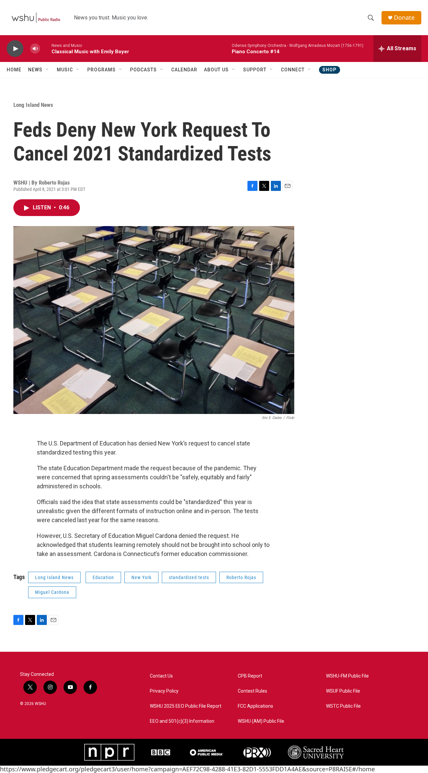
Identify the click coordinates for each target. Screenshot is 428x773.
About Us (216, 69)
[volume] (35, 48)
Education (103, 577)
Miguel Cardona (52, 592)
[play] (15, 49)
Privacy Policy (164, 691)
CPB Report (250, 676)
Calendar (184, 69)
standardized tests (189, 577)
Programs (101, 69)
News (35, 69)
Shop (329, 69)
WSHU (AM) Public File (261, 721)
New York (141, 577)
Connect (293, 69)
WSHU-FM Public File (347, 676)
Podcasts (143, 69)
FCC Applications (255, 706)
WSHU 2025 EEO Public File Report (185, 706)
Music (65, 69)
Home (14, 69)
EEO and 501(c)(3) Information (182, 721)
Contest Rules (252, 691)
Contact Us (161, 676)
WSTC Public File (343, 706)
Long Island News (33, 104)
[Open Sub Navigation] (47, 69)
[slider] (46, 48)
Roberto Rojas (241, 577)
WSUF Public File (343, 691)
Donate (404, 17)
